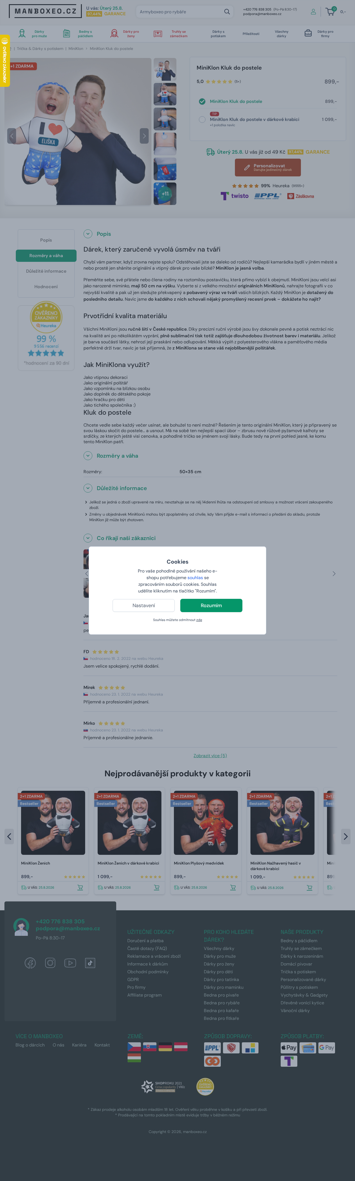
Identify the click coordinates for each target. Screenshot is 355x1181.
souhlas (195, 578)
